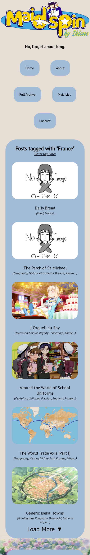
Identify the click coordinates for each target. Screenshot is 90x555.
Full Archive (27, 94)
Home (29, 68)
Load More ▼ (45, 529)
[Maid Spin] (45, 19)
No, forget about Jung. (45, 46)
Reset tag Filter (45, 154)
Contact (45, 121)
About (60, 68)
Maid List (64, 94)
